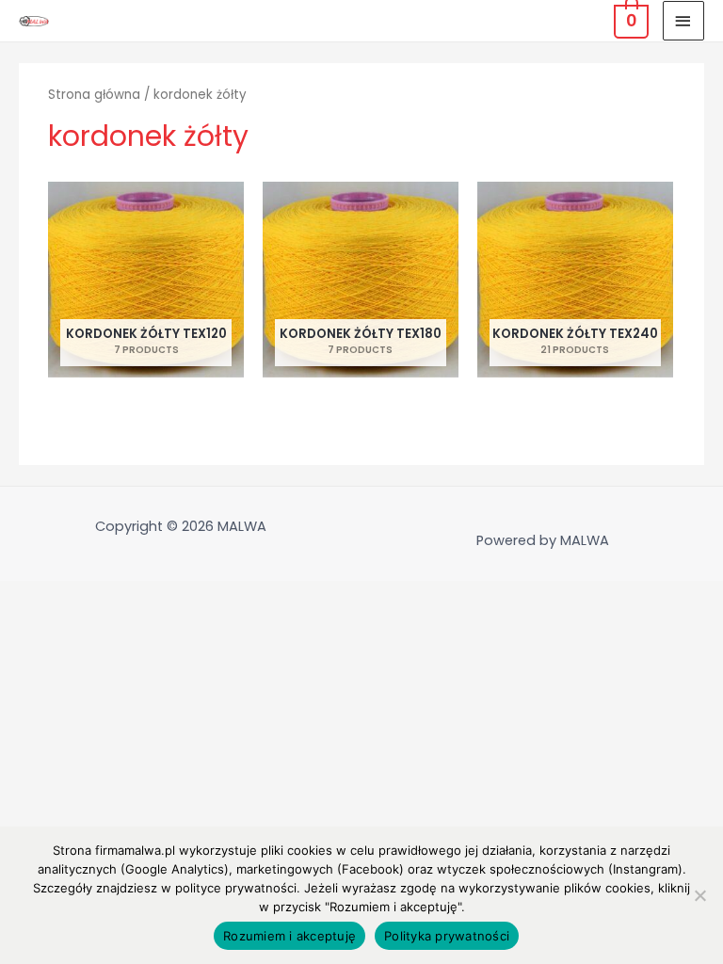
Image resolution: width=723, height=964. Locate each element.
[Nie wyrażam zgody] (699, 895)
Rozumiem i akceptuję (289, 935)
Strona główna (94, 95)
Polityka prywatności (446, 935)
